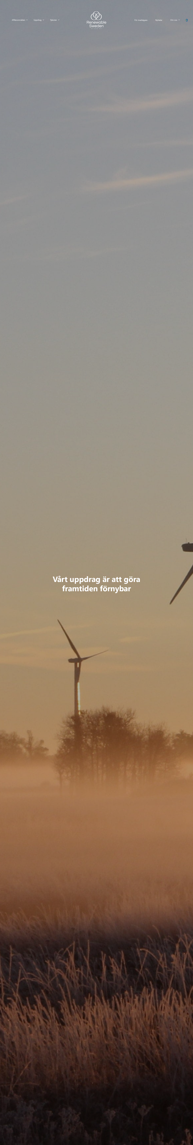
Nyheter (158, 20)
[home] (96, 20)
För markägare (140, 20)
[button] (20, 20)
